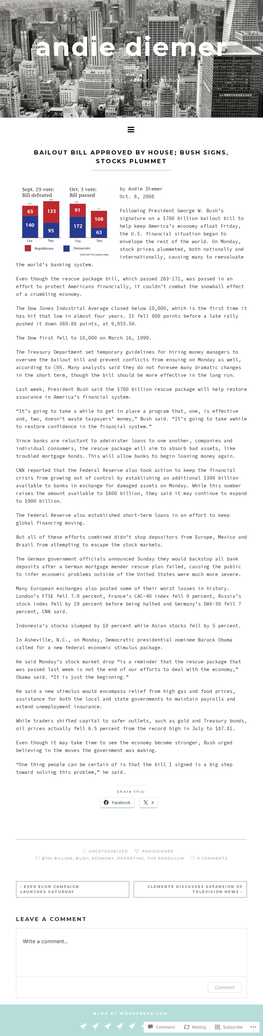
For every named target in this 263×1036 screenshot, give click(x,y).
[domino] (95, 1026)
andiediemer (158, 851)
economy (103, 858)
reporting (130, 858)
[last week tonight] (83, 1026)
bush (82, 858)
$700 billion (57, 858)
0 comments (213, 858)
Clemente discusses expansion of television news (195, 889)
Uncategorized (108, 851)
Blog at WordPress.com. (131, 1013)
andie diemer (131, 46)
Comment (225, 987)
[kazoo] (119, 1026)
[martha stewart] (132, 1026)
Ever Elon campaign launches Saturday (49, 889)
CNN (58, 367)
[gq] (107, 1026)
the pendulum (165, 858)
